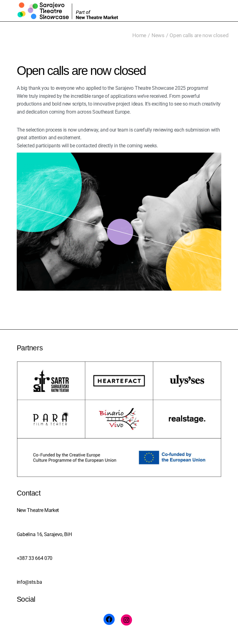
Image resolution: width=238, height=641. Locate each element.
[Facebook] (109, 619)
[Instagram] (126, 620)
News (158, 35)
